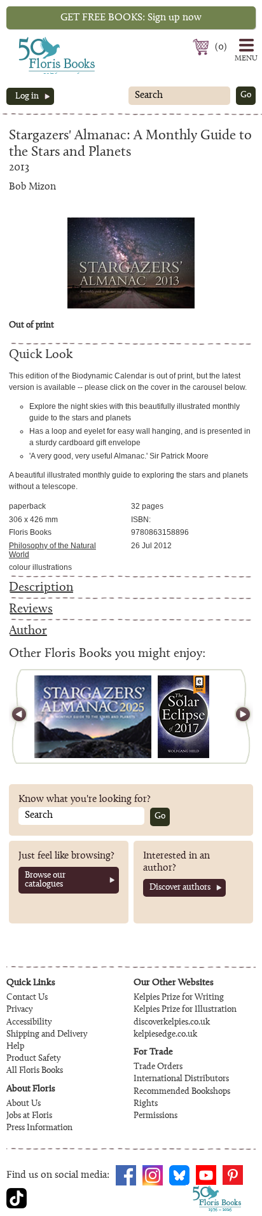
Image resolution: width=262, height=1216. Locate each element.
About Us (23, 1104)
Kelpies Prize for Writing (179, 997)
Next (237, 716)
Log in (27, 96)
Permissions (155, 1116)
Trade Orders (158, 1067)
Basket (202, 47)
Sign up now (131, 18)
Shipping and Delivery (46, 1034)
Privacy (19, 1009)
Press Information (39, 1128)
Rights (146, 1104)
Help (15, 1046)
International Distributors (181, 1079)
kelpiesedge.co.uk (165, 1034)
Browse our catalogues (45, 880)
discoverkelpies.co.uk (172, 1022)
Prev (25, 716)
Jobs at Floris (29, 1116)
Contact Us (27, 997)
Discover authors (179, 887)
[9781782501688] (183, 716)
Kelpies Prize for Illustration (185, 1009)
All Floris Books (34, 1071)
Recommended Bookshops (182, 1092)
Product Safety (33, 1058)
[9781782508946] (92, 716)
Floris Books (33, 41)
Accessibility (29, 1022)
